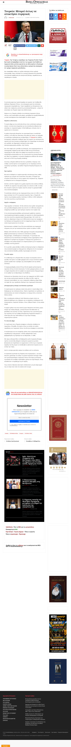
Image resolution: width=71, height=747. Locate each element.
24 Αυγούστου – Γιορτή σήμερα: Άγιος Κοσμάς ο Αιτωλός (62, 226)
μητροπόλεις (30, 527)
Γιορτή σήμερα (18, 532)
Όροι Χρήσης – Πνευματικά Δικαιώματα (60, 732)
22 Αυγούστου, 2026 (55, 176)
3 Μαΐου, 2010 (62, 283)
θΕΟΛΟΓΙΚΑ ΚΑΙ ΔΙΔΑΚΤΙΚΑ (9, 718)
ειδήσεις (21, 545)
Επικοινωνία (47, 732)
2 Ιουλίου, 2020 (62, 278)
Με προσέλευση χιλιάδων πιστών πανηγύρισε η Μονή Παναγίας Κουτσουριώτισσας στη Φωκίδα (33, 700)
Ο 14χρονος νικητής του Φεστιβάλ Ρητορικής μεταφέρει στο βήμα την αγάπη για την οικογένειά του (32, 503)
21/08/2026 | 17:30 (33, 485)
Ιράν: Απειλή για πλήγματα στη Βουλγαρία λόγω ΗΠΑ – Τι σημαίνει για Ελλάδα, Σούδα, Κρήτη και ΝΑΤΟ (32, 460)
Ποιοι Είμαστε (41, 732)
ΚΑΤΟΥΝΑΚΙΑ (62, 281)
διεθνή (6, 433)
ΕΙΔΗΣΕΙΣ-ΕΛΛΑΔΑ (7, 704)
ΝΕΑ (19, 527)
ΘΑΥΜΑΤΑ (5, 716)
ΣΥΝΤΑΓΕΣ (5, 720)
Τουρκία (6, 60)
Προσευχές (5, 715)
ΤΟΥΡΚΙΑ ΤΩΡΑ (28, 433)
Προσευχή (22, 534)
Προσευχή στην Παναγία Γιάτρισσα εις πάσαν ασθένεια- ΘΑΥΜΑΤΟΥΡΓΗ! (63, 271)
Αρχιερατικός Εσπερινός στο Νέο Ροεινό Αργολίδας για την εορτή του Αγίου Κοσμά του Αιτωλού (35, 706)
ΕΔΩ (16, 529)
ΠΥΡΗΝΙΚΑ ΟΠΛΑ (14, 433)
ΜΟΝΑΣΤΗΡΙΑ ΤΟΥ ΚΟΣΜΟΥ (9, 713)
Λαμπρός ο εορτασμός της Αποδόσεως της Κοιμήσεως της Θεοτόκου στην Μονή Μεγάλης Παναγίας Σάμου (35, 723)
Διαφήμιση (34, 732)
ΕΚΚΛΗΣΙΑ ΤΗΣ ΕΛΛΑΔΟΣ (8, 707)
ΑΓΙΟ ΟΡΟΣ (5, 711)
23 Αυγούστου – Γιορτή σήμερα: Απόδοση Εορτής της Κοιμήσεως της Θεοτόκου (62, 243)
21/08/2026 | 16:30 (33, 508)
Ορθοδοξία (9, 527)
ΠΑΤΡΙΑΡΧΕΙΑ (6, 702)
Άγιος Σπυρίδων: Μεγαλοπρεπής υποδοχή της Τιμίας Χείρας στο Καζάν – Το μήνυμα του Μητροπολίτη (63, 322)
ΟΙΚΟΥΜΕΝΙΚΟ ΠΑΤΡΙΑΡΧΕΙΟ (9, 698)
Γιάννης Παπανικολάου (57, 175)
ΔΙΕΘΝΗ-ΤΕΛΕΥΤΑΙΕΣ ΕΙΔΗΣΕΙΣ (32, 17)
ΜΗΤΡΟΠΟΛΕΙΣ (6, 700)
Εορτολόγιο (9, 532)
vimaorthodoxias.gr (9, 732)
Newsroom (11, 17)
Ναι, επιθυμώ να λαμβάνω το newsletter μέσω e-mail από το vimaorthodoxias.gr (23, 425)
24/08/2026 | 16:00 (33, 465)
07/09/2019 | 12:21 (20, 17)
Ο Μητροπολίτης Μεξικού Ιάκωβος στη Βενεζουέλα (31, 481)
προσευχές (14, 534)
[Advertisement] (24, 89)
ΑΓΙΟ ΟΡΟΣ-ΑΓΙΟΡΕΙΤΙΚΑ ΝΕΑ (9, 709)
